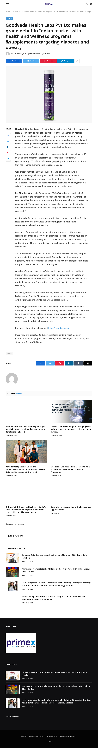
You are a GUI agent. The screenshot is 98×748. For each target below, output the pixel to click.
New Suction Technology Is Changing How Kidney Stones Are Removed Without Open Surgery (71, 429)
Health (9, 18)
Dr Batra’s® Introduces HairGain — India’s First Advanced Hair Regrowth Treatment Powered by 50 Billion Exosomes (26, 509)
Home (50, 742)
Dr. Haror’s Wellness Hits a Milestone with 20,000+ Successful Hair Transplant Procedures (70, 469)
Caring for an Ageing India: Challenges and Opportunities (71, 508)
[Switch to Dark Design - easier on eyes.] (87, 4)
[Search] (91, 4)
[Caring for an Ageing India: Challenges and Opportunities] (71, 492)
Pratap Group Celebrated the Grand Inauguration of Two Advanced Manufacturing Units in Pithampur (53, 597)
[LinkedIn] (8, 147)
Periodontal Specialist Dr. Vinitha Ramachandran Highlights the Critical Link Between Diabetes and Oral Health (25, 469)
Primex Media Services (67, 736)
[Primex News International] (49, 4)
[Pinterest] (8, 152)
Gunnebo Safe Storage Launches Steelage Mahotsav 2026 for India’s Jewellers (54, 556)
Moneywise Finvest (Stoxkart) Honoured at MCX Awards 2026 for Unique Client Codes (56, 570)
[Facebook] (8, 135)
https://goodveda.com (59, 328)
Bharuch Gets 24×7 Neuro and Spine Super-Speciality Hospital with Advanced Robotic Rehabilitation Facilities (26, 429)
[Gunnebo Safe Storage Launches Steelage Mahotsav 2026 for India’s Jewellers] (13, 558)
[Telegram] (8, 158)
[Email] (8, 163)
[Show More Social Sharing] (77, 61)
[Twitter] (8, 141)
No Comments (35, 54)
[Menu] (7, 4)
